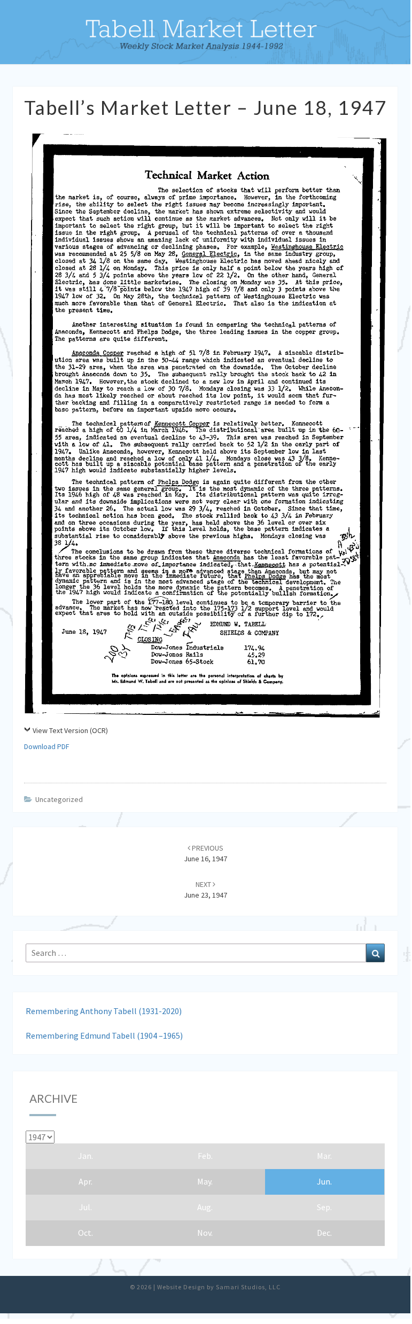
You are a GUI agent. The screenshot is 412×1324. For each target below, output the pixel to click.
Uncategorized (59, 799)
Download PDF (46, 746)
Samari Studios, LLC (248, 1287)
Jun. (324, 1181)
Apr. (85, 1181)
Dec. (324, 1232)
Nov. (205, 1232)
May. (205, 1181)
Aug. (205, 1207)
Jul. (85, 1207)
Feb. (205, 1155)
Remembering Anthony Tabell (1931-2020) (104, 1011)
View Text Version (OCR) (70, 730)
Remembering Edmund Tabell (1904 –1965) (104, 1035)
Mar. (324, 1155)
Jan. (85, 1155)
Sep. (324, 1207)
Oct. (85, 1232)
